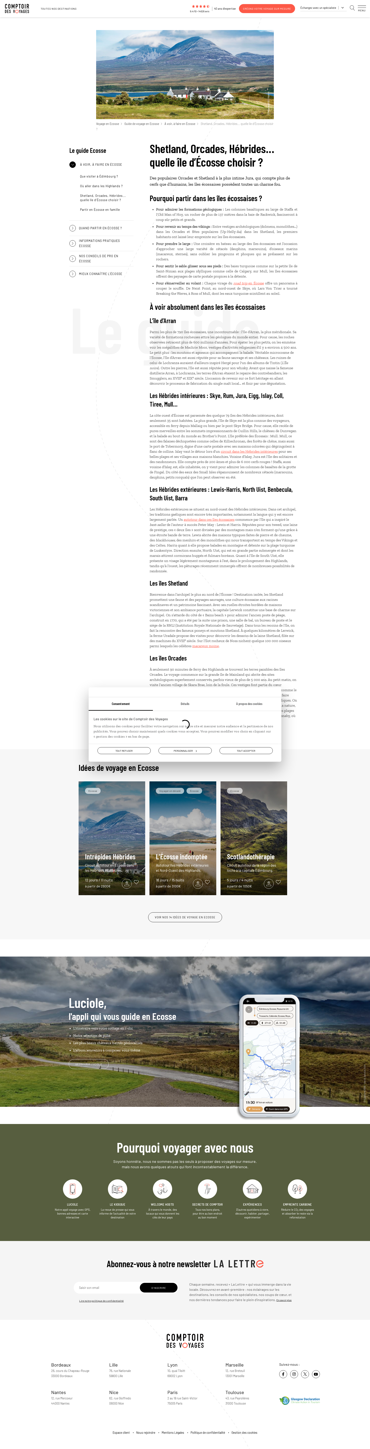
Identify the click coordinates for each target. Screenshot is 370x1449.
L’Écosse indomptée (182, 862)
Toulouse (234, 1392)
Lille (113, 1364)
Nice (113, 1392)
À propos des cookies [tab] (249, 704)
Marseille (234, 1364)
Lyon (172, 1364)
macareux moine (205, 646)
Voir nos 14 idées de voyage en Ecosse (185, 917)
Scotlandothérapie (251, 862)
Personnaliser (183, 750)
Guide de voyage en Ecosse (141, 124)
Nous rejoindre (145, 1432)
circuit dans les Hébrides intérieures (249, 451)
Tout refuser (124, 750)
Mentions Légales (173, 1432)
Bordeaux (61, 1364)
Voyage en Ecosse (107, 124)
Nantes (58, 1392)
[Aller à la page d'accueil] (19, 8)
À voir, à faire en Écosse (179, 124)
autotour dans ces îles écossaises (209, 519)
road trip (240, 283)
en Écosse (255, 283)
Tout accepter (246, 750)
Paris (172, 1392)
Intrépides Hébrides (110, 862)
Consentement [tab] (121, 704)
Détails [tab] (185, 704)
